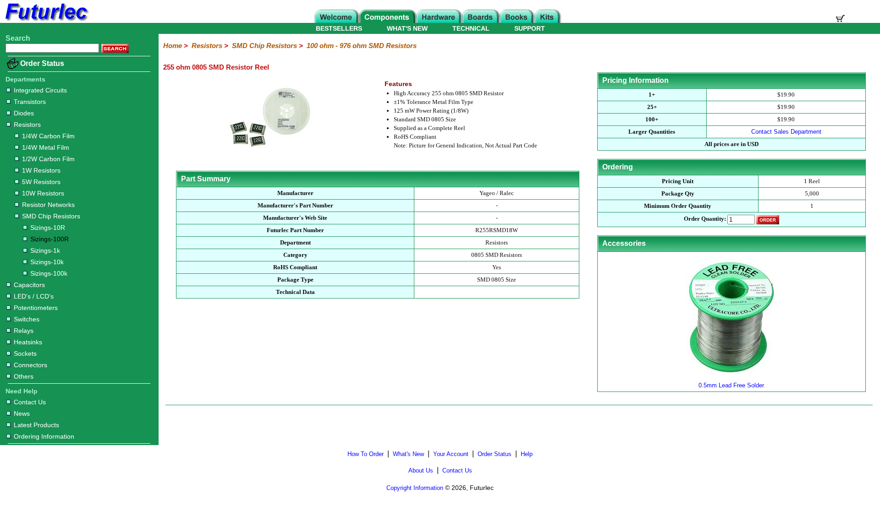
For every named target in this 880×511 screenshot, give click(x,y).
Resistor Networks (48, 204)
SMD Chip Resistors (51, 216)
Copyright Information (414, 487)
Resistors (27, 124)
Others (23, 376)
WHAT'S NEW (407, 28)
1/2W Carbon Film (48, 159)
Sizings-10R (47, 227)
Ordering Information (44, 436)
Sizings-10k (47, 262)
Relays (23, 330)
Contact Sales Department (786, 131)
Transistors (30, 101)
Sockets (25, 353)
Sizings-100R (49, 239)
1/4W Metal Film (45, 147)
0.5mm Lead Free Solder (731, 385)
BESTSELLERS (339, 28)
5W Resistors (41, 181)
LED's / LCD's (34, 296)
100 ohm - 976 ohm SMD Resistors (362, 45)
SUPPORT (529, 28)
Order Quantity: (705, 219)
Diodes (24, 113)
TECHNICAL (471, 28)
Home (172, 45)
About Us (420, 470)
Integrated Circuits (40, 90)
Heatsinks (28, 342)
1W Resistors (41, 170)
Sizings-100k (48, 273)
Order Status (42, 63)
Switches (26, 319)
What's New (408, 454)
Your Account (450, 454)
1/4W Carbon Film (48, 136)
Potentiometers (36, 307)
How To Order (365, 454)
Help (527, 454)
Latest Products (36, 425)
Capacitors (29, 284)
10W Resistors (43, 193)
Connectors (30, 365)
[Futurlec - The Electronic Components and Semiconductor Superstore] (46, 20)
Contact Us (30, 402)
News (22, 413)
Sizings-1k (45, 250)
